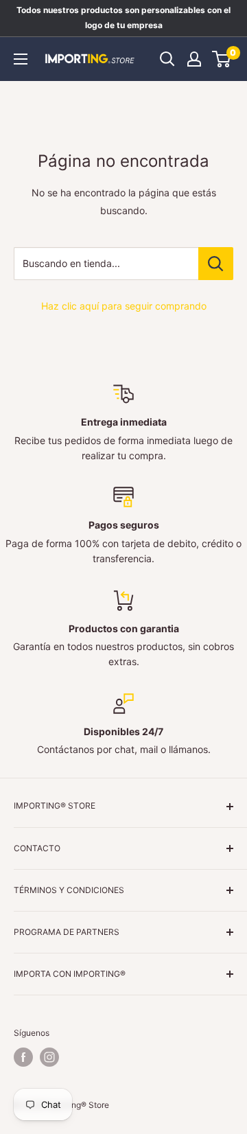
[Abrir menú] (20, 59)
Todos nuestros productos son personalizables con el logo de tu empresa (123, 17)
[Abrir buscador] (167, 59)
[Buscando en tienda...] (215, 263)
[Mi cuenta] (194, 59)
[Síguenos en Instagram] (49, 1057)
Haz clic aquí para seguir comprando (124, 306)
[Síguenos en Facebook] (23, 1057)
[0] (222, 59)
